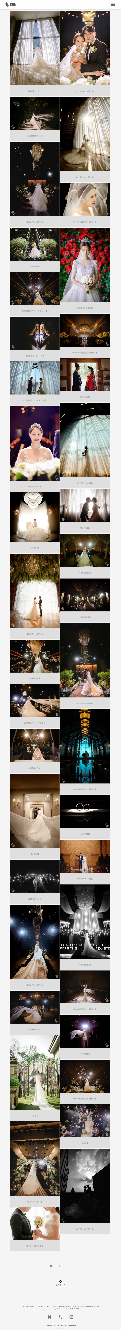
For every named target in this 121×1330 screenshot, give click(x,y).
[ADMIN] (60, 1328)
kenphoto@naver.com (61, 1306)
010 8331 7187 (43, 1306)
